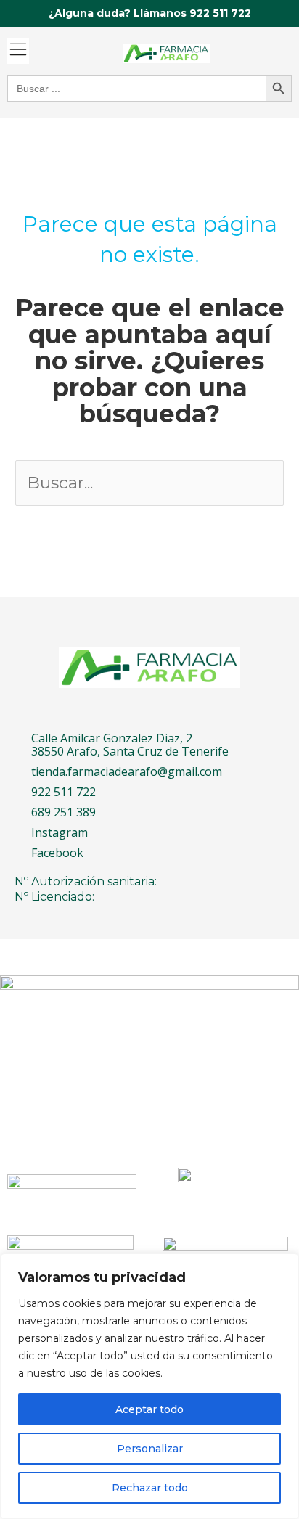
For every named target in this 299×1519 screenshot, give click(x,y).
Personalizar (150, 1448)
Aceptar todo (149, 1409)
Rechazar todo (150, 1487)
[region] (149, 1386)
